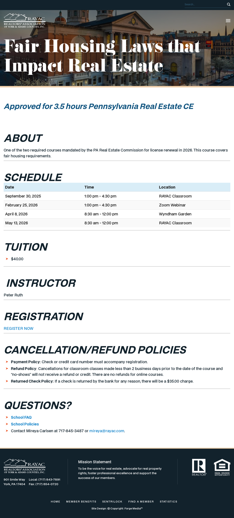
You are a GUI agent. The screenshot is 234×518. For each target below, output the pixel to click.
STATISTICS (168, 501)
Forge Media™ (133, 508)
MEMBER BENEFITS (81, 501)
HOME (55, 501)
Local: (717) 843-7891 (44, 479)
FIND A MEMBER (141, 501)
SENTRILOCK (112, 501)
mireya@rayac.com (106, 430)
